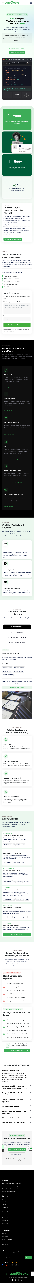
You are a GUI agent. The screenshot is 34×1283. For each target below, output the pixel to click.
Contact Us (5, 1245)
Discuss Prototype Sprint (17, 687)
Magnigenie (5, 1218)
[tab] (17, 1070)
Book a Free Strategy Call (16, 48)
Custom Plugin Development (10, 1189)
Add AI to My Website (17, 459)
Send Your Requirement (17, 1154)
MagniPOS (5, 1223)
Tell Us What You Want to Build (12, 239)
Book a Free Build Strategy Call (17, 1149)
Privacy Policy (5, 1236)
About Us (4, 1202)
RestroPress (5, 1220)
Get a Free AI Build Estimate (17, 52)
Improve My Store (9, 434)
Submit (28, 1258)
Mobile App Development (9, 1191)
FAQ (3, 1242)
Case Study (5, 1207)
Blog (3, 1199)
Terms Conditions (7, 1239)
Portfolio (4, 1204)
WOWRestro (5, 1226)
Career (4, 1234)
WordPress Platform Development (11, 1183)
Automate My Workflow (17, 482)
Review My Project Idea (17, 1050)
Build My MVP (7, 387)
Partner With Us (8, 506)
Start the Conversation (17, 934)
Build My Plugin (8, 411)
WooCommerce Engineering (10, 1186)
